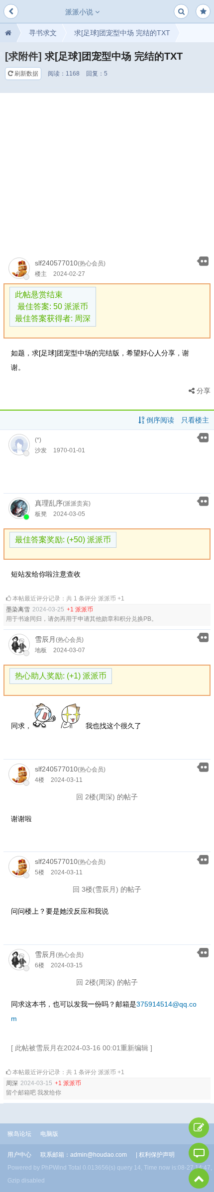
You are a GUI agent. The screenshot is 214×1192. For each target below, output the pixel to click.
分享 (203, 391)
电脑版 (49, 1133)
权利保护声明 (157, 1154)
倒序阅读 (159, 420)
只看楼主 (195, 420)
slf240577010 (56, 263)
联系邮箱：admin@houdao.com (83, 1154)
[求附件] (23, 56)
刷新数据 (25, 73)
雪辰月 (45, 639)
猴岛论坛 (19, 1133)
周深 (12, 1083)
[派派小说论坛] (8, 32)
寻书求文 (43, 33)
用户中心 (19, 1154)
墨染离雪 (18, 609)
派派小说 (80, 12)
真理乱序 (49, 503)
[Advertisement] (107, 171)
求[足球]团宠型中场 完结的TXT (122, 33)
